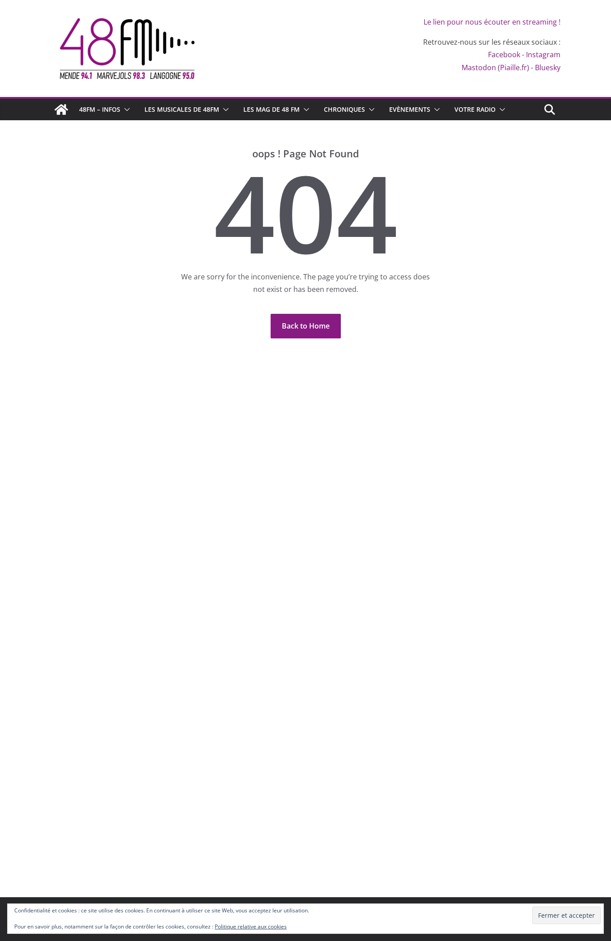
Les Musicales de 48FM (181, 109)
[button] (125, 109)
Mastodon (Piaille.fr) (495, 67)
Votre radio (475, 109)
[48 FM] (61, 109)
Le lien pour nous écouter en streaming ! (492, 22)
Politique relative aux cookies (251, 926)
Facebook (504, 54)
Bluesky (547, 67)
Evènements (409, 109)
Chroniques (344, 109)
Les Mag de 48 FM (271, 109)
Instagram (543, 54)
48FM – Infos (99, 109)
